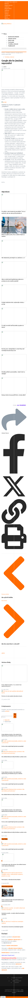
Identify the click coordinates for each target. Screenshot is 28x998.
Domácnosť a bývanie (13, 36)
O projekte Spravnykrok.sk (11, 2)
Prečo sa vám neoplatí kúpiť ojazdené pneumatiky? (13, 746)
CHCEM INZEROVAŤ (16, 980)
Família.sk (7, 10)
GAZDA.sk (7, 7)
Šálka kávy (7, 18)
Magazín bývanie (9, 5)
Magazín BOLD (8, 8)
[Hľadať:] (9, 717)
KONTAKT (17, 982)
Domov (3, 52)
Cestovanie (11, 42)
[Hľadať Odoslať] (14, 715)
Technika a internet (13, 44)
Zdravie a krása (12, 38)
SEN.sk (6, 17)
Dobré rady (11, 40)
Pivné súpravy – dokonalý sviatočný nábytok (11, 879)
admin (4, 66)
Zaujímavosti (11, 45)
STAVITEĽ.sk (7, 15)
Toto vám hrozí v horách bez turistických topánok (12, 926)
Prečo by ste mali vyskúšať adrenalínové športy (12, 696)
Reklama (7, 3)
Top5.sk (6, 13)
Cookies (3, 997)
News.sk (7, 12)
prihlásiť (7, 711)
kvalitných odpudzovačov (14, 939)
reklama (16, 979)
